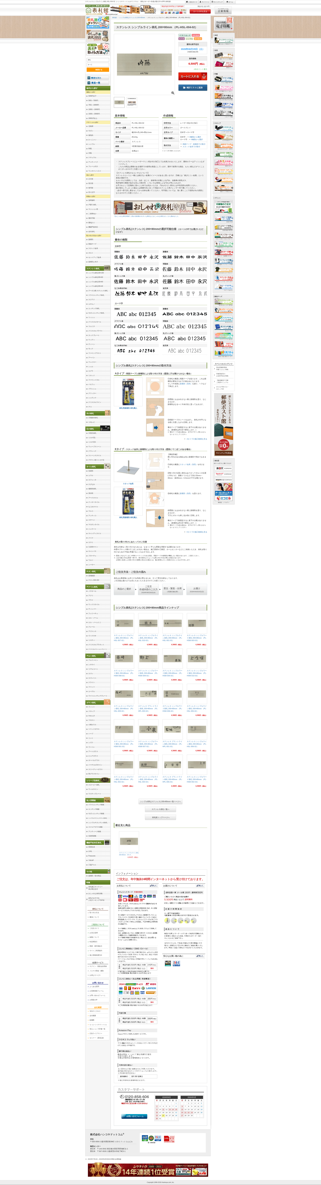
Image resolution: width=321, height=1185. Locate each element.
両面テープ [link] (92, 244)
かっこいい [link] (92, 140)
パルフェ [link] (91, 384)
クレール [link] (91, 627)
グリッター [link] (92, 393)
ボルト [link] (90, 253)
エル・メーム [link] (93, 618)
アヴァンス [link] (92, 631)
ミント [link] (90, 738)
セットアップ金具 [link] (94, 257)
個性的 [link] (90, 135)
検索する (98, 70)
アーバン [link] (91, 357)
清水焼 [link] (90, 493)
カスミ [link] (90, 542)
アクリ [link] (90, 595)
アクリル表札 (92, 587)
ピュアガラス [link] (93, 756)
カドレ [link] (90, 673)
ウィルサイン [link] (93, 789)
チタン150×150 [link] (93, 580)
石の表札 (90, 429)
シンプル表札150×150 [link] (96, 273)
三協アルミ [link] (92, 865)
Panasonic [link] (92, 856)
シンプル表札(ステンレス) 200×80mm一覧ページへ (160, 801)
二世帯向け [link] (92, 214)
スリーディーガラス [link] (95, 769)
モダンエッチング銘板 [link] (96, 813)
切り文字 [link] (91, 192)
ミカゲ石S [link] (92, 442)
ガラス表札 (91, 703)
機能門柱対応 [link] (93, 227)
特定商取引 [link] (93, 942)
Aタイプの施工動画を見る (197, 439)
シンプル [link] (91, 144)
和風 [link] (90, 148)
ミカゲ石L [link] (92, 438)
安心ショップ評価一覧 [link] (97, 1029)
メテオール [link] (92, 591)
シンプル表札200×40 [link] (95, 286)
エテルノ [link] (91, 304)
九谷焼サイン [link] (93, 547)
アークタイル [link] (93, 498)
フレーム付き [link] (93, 166)
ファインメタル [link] (93, 380)
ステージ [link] (91, 520)
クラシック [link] (92, 451)
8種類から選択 (194, 137)
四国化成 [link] (91, 847)
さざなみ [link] (91, 484)
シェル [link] (90, 367)
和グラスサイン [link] (93, 774)
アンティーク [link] (93, 162)
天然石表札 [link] (92, 433)
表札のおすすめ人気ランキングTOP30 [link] (96, 899)
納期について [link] (94, 937)
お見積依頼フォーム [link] (97, 991)
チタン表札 (91, 571)
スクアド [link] (91, 299)
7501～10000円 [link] (93, 105)
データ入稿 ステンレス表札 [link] (98, 291)
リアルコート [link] (93, 669)
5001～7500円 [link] (93, 100)
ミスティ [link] (91, 640)
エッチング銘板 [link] (93, 809)
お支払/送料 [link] (94, 933)
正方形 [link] (90, 179)
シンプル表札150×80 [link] (95, 282)
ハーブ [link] (90, 734)
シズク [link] (90, 742)
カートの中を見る (200, 11)
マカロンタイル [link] (93, 524)
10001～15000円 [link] (94, 109)
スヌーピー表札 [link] (93, 785)
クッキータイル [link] (93, 502)
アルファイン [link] (93, 660)
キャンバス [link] (92, 551)
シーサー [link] (91, 565)
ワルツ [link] (90, 560)
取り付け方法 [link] (94, 913)
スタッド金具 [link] (93, 248)
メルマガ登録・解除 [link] (97, 971)
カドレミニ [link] (92, 678)
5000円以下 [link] (92, 96)
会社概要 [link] (93, 1016)
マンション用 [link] (93, 209)
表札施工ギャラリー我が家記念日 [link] (95, 888)
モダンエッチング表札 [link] (96, 313)
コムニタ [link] (91, 326)
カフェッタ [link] (92, 480)
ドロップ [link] (91, 711)
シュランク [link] (92, 398)
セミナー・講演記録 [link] (97, 1038)
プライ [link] (90, 600)
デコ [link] (90, 407)
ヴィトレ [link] (91, 747)
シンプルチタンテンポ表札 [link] (97, 823)
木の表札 (90, 413)
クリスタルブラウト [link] (95, 331)
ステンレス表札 (93, 268)
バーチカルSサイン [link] (95, 765)
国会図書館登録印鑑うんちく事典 (222, 368)
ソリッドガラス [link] (93, 729)
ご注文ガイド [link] (94, 928)
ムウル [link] (90, 475)
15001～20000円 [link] (94, 114)
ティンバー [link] (92, 609)
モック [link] (90, 349)
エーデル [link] (91, 691)
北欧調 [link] (90, 126)
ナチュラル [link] (92, 157)
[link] (124, 630)
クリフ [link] (90, 538)
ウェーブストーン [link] (94, 446)
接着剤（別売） (186, 384)
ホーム (230, 2)
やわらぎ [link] (91, 716)
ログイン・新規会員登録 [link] (98, 966)
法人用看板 (91, 800)
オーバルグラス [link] (93, 760)
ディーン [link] (91, 344)
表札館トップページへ (161, 817)
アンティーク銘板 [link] (94, 831)
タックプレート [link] (93, 335)
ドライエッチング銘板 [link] (96, 805)
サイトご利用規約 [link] (96, 951)
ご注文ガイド (192, 2)
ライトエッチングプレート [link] (97, 696)
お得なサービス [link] (95, 975)
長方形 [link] (90, 183)
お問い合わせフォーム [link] (97, 995)
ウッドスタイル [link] (93, 604)
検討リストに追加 (195, 87)
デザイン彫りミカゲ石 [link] (96, 460)
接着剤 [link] (90, 239)
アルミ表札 (91, 656)
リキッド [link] (91, 375)
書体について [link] (94, 917)
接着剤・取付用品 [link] (94, 876)
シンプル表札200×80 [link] (95, 277)
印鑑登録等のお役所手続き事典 (222, 375)
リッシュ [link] (91, 317)
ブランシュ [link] (92, 389)
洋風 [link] (90, 153)
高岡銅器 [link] (91, 576)
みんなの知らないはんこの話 (222, 388)
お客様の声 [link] (93, 1000)
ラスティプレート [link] (94, 794)
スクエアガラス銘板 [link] (95, 827)
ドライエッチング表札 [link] (96, 295)
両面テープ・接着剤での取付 (194, 144)
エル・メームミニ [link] (94, 622)
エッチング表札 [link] (93, 308)
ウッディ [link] (91, 340)
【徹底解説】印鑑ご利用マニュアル (222, 381)
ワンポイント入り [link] (94, 171)
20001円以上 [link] (92, 118)
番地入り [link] (91, 223)
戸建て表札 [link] (92, 205)
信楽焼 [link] (90, 471)
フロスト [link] (91, 720)
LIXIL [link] (90, 851)
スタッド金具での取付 (191, 147)
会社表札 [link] (91, 231)
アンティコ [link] (92, 515)
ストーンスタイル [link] (94, 455)
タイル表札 (91, 467)
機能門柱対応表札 (93, 843)
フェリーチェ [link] (93, 613)
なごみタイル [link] (93, 507)
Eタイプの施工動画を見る (197, 532)
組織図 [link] (92, 1020)
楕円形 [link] (90, 188)
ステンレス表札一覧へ (160, 809)
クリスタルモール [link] (94, 322)
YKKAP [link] (91, 860)
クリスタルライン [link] (94, 402)
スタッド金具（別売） (188, 464)
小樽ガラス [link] (92, 725)
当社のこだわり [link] (95, 1011)
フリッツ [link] (91, 687)
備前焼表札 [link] (92, 489)
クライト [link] (91, 682)
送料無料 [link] (91, 200)
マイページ (205, 2)
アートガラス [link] (93, 751)
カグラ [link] (90, 371)
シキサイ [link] (91, 664)
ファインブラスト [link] (94, 353)
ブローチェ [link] (92, 556)
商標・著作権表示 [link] (96, 946)
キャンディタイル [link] (94, 533)
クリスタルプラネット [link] (96, 645)
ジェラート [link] (92, 529)
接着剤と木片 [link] (93, 262)
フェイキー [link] (92, 362)
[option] (129, 845)
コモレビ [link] (91, 422)
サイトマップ (218, 2)
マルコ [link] (90, 511)
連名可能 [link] (91, 218)
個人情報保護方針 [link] (96, 955)
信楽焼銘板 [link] (92, 836)
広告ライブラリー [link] (96, 1033)
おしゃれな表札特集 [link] (95, 893)
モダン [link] (90, 131)
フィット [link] (91, 707)
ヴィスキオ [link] (92, 636)
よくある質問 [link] (94, 986)
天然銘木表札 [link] (93, 418)
